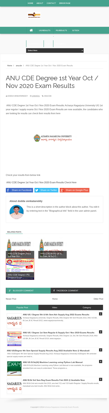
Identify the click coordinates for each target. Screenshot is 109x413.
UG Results (44, 30)
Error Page (64, 3)
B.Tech (76, 30)
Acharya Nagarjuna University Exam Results (61, 407)
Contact (51, 3)
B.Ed (48, 44)
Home (30, 3)
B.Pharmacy (35, 44)
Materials (61, 44)
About (39, 3)
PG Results (61, 30)
